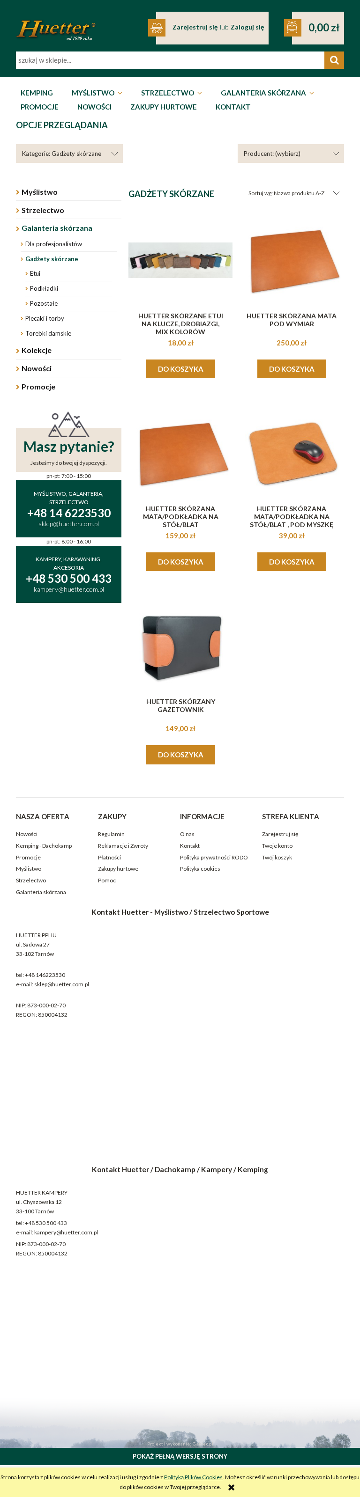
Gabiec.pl (202, 1443)
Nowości (37, 368)
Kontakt (190, 845)
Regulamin (111, 833)
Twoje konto (277, 845)
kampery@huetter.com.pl (66, 1232)
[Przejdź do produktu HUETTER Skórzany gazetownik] (180, 646)
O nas (187, 833)
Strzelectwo (43, 209)
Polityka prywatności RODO (214, 857)
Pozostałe (44, 303)
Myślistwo (40, 191)
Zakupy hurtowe (118, 868)
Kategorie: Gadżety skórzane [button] (61, 153)
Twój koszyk (277, 857)
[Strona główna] (56, 24)
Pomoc (107, 880)
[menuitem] (37, 93)
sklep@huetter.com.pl (61, 984)
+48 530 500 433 (46, 1222)
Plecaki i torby (44, 318)
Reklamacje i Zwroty (123, 845)
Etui (35, 273)
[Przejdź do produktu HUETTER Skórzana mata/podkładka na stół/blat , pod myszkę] (292, 453)
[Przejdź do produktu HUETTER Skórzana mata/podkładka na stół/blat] (180, 453)
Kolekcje (37, 349)
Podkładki (44, 288)
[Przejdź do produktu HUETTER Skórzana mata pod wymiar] (292, 260)
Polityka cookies (200, 868)
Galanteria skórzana (57, 227)
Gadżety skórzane (51, 259)
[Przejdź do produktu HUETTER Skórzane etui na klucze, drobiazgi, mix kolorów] (180, 260)
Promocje (38, 386)
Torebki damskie (48, 333)
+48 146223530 (45, 974)
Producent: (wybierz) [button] (272, 153)
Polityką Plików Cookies (193, 1477)
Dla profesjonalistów (53, 244)
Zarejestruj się (280, 833)
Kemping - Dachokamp (44, 845)
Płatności (109, 857)
